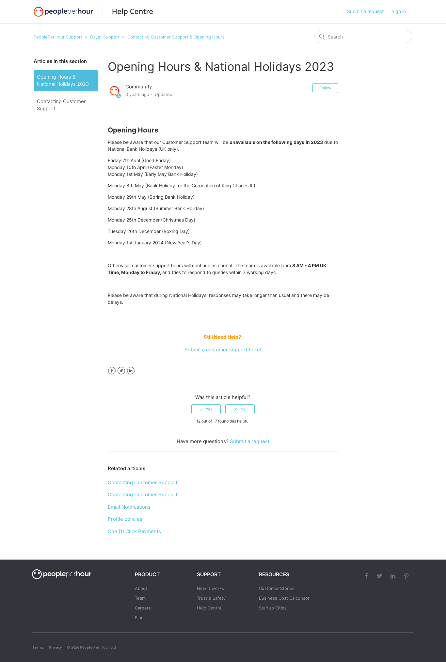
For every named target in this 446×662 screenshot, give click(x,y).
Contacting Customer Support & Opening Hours (176, 36)
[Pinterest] (407, 575)
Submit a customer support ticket (223, 349)
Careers (143, 607)
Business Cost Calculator (284, 598)
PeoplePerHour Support (58, 36)
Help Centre (209, 607)
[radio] (206, 409)
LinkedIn (131, 371)
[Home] (128, 12)
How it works (210, 588)
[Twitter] (380, 575)
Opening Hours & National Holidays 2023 (63, 80)
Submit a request (365, 11)
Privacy (55, 647)
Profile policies (125, 519)
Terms (38, 647)
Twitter (121, 371)
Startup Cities (273, 607)
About (141, 588)
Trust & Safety (211, 598)
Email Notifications (129, 507)
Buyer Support (104, 36)
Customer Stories (277, 588)
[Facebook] (367, 575)
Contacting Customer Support (61, 105)
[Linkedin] (393, 575)
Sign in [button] (398, 11)
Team (140, 598)
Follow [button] (325, 87)
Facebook (112, 371)
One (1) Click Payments (134, 531)
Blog (139, 617)
